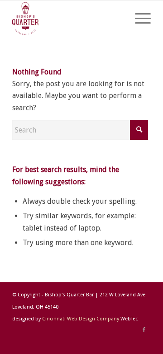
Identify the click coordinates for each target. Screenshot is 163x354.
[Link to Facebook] (144, 330)
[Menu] (138, 18)
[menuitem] (138, 18)
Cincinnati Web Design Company (80, 319)
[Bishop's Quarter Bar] (67, 18)
